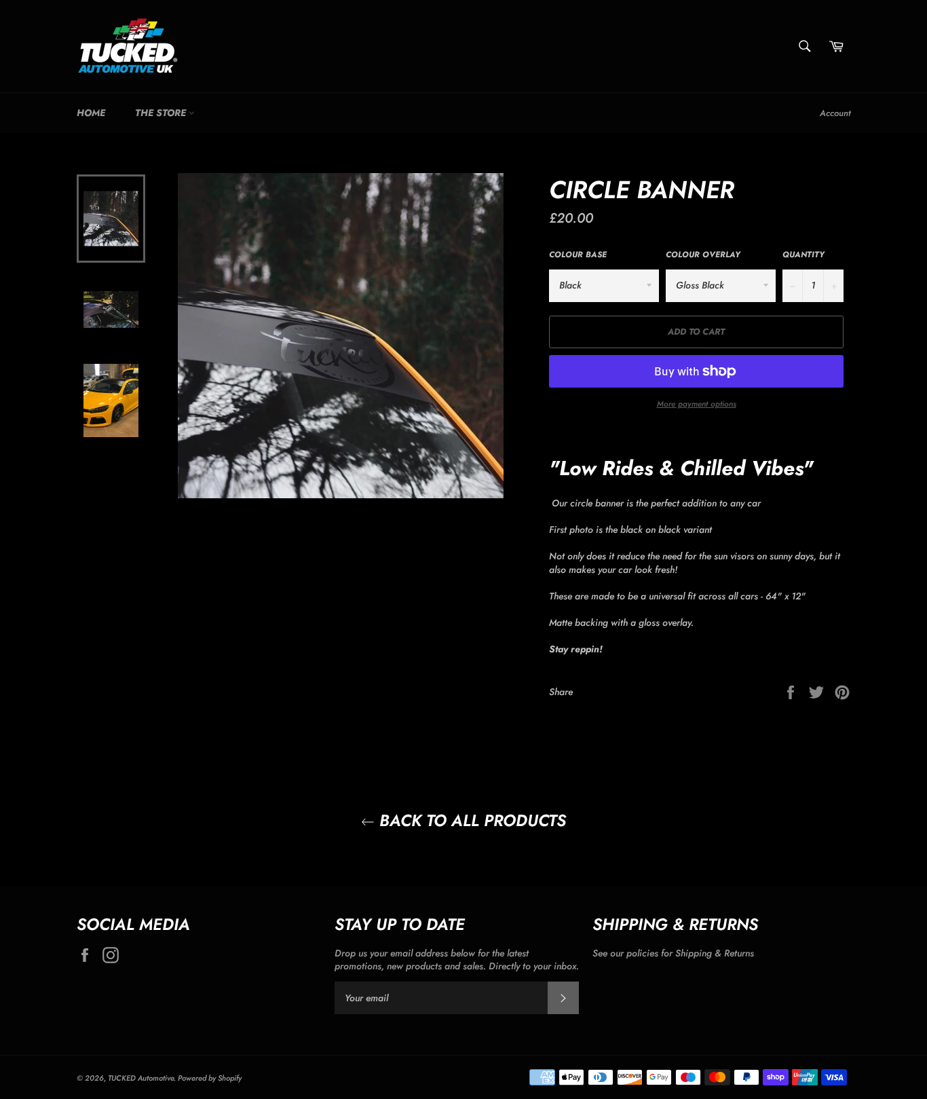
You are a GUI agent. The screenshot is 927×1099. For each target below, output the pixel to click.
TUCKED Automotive (141, 1078)
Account (835, 113)
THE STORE (162, 112)
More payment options (696, 403)
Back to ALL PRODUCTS (470, 820)
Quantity (803, 254)
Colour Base (578, 254)
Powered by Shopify (210, 1078)
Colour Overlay (703, 254)
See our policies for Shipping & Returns (673, 953)
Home (91, 112)
